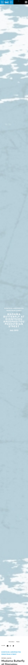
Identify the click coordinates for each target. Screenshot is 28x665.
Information (11, 641)
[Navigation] (26, 1)
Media (17, 641)
